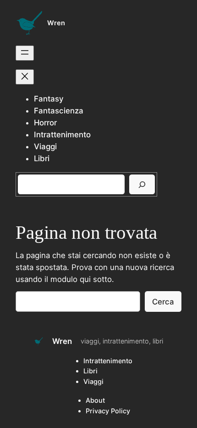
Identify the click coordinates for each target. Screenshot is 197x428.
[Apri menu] (25, 53)
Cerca (163, 301)
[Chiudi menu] (25, 76)
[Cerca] (142, 184)
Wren (56, 23)
